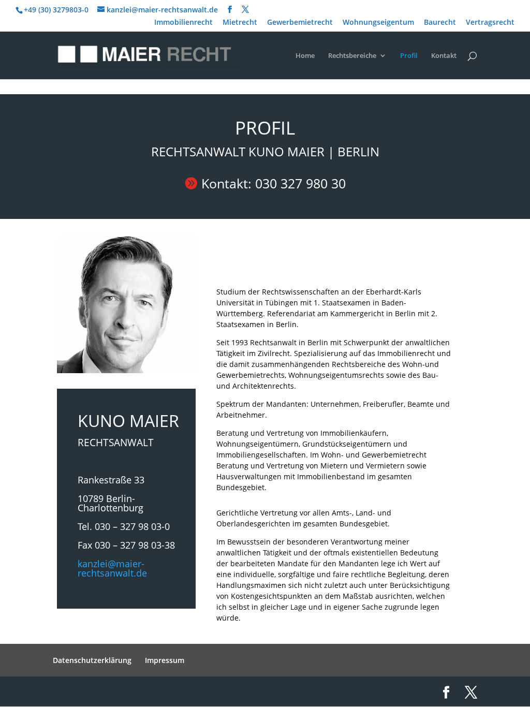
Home (305, 56)
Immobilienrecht (183, 23)
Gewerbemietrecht (300, 23)
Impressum (164, 660)
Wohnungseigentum (378, 23)
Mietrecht (240, 23)
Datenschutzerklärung (92, 660)
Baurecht (440, 23)
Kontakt (444, 56)
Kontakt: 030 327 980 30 (273, 183)
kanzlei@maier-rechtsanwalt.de (112, 568)
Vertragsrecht (490, 23)
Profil (409, 56)
